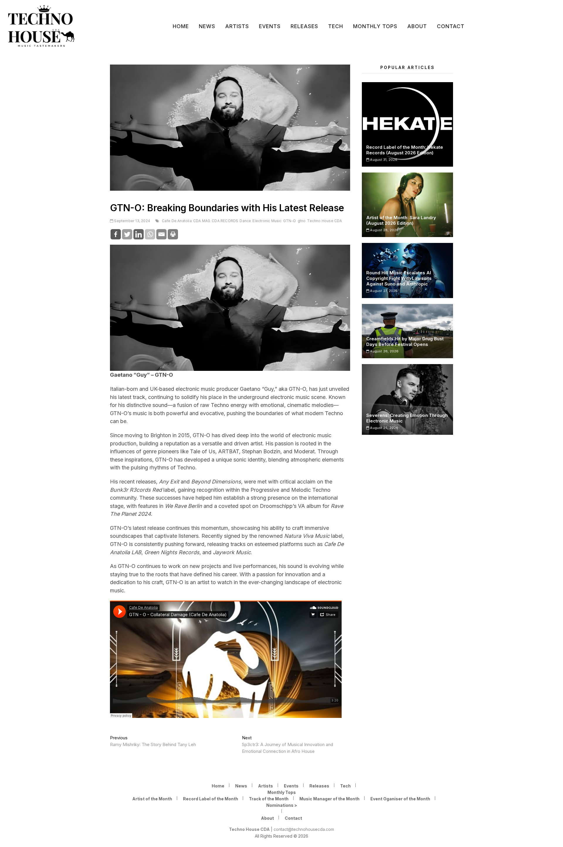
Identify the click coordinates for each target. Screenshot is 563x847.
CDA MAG (201, 221)
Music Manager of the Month (329, 798)
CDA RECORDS (225, 221)
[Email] (161, 234)
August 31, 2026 (383, 160)
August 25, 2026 (383, 428)
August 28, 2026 (383, 230)
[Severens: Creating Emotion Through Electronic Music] (407, 399)
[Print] (173, 234)
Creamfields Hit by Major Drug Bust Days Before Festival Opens (405, 341)
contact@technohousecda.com (304, 829)
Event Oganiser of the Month (400, 798)
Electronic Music (267, 221)
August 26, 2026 (383, 351)
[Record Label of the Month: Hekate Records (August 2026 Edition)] (407, 124)
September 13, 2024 (131, 221)
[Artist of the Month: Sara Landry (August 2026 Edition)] (407, 205)
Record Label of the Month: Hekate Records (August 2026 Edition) (404, 149)
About (417, 26)
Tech (335, 26)
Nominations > (281, 805)
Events (270, 26)
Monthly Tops (375, 26)
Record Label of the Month (210, 798)
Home (181, 26)
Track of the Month (269, 798)
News (207, 26)
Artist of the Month (152, 798)
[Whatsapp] (150, 234)
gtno (302, 221)
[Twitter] (127, 234)
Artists (237, 26)
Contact (450, 26)
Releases (304, 26)
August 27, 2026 (383, 291)
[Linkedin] (138, 234)
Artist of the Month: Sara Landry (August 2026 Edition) (401, 220)
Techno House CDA (324, 221)
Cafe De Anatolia (177, 221)
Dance (245, 221)
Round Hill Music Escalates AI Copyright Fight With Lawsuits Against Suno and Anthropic (399, 278)
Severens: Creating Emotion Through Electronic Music (407, 418)
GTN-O (289, 221)
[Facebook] (116, 234)
